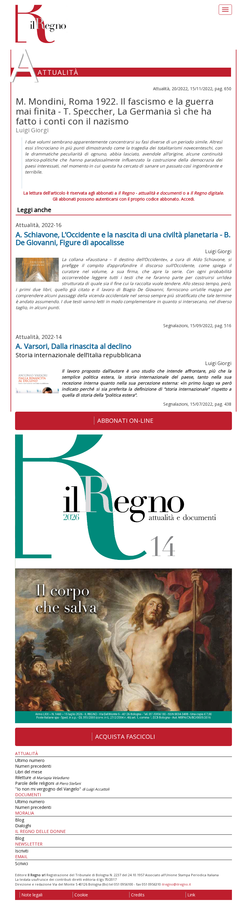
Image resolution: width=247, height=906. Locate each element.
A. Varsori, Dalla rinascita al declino (73, 346)
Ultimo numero (30, 760)
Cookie (81, 895)
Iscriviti (21, 851)
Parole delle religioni (48, 783)
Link (191, 895)
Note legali (31, 895)
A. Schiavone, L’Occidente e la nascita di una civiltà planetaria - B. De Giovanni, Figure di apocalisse (123, 238)
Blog (19, 820)
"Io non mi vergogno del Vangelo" (62, 789)
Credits (138, 895)
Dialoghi (23, 825)
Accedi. (188, 199)
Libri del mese (28, 772)
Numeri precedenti (33, 766)
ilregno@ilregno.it (176, 884)
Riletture (42, 777)
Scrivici (21, 863)
